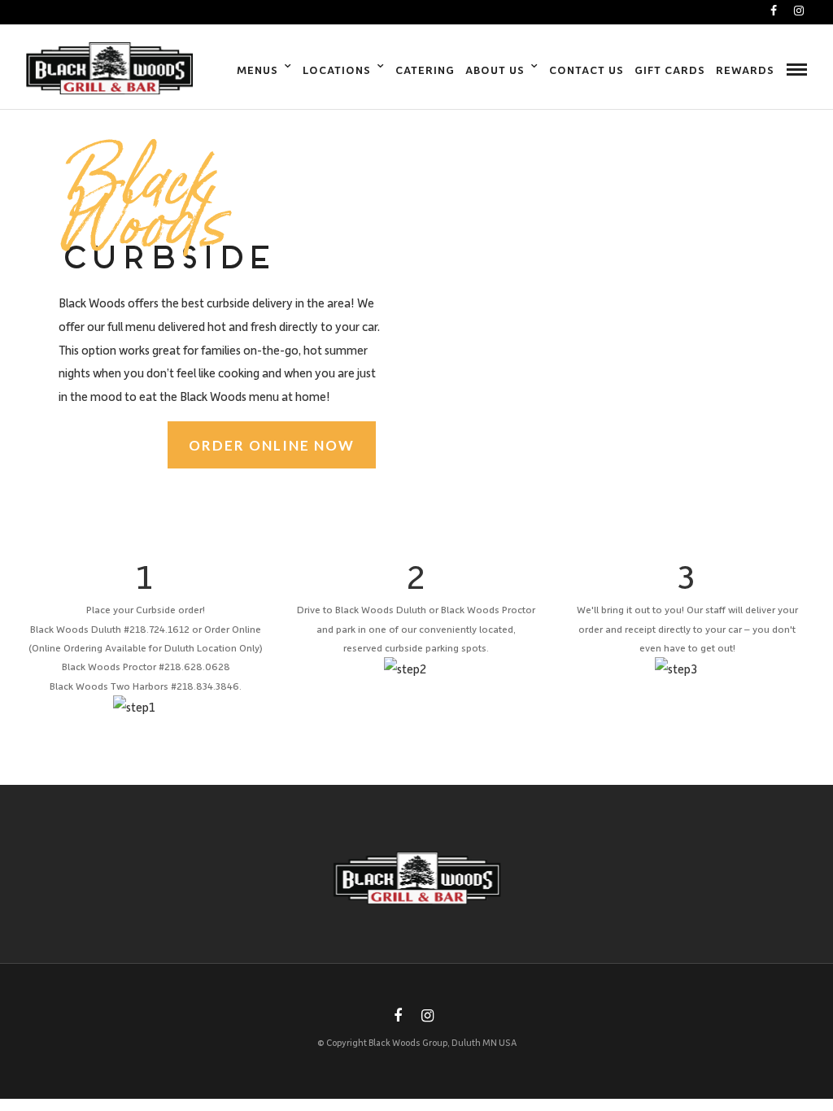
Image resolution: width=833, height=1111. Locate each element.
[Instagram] (799, 10)
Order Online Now (272, 445)
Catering (425, 69)
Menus (257, 69)
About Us (495, 69)
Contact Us (586, 69)
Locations (337, 69)
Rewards (745, 69)
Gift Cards (670, 69)
